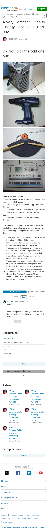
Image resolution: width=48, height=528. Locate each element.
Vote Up (8, 321)
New (44, 15)
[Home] (9, 9)
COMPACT (13, 39)
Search (25, 9)
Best (23, 297)
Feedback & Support (16, 515)
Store (3, 509)
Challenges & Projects (9, 498)
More (8, 15)
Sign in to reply (14, 292)
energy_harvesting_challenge (18, 371)
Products (4, 503)
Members (4, 481)
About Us (4, 515)
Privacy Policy (7, 518)
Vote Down (11, 321)
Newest (31, 297)
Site (20, 9)
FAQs (27, 515)
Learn (3, 486)
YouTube (41, 473)
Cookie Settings (8, 522)
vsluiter (11, 301)
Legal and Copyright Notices (22, 518)
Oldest (16, 297)
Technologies (6, 492)
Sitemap (36, 518)
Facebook (18, 473)
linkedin (29, 473)
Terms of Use (36, 515)
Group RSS (24, 455)
